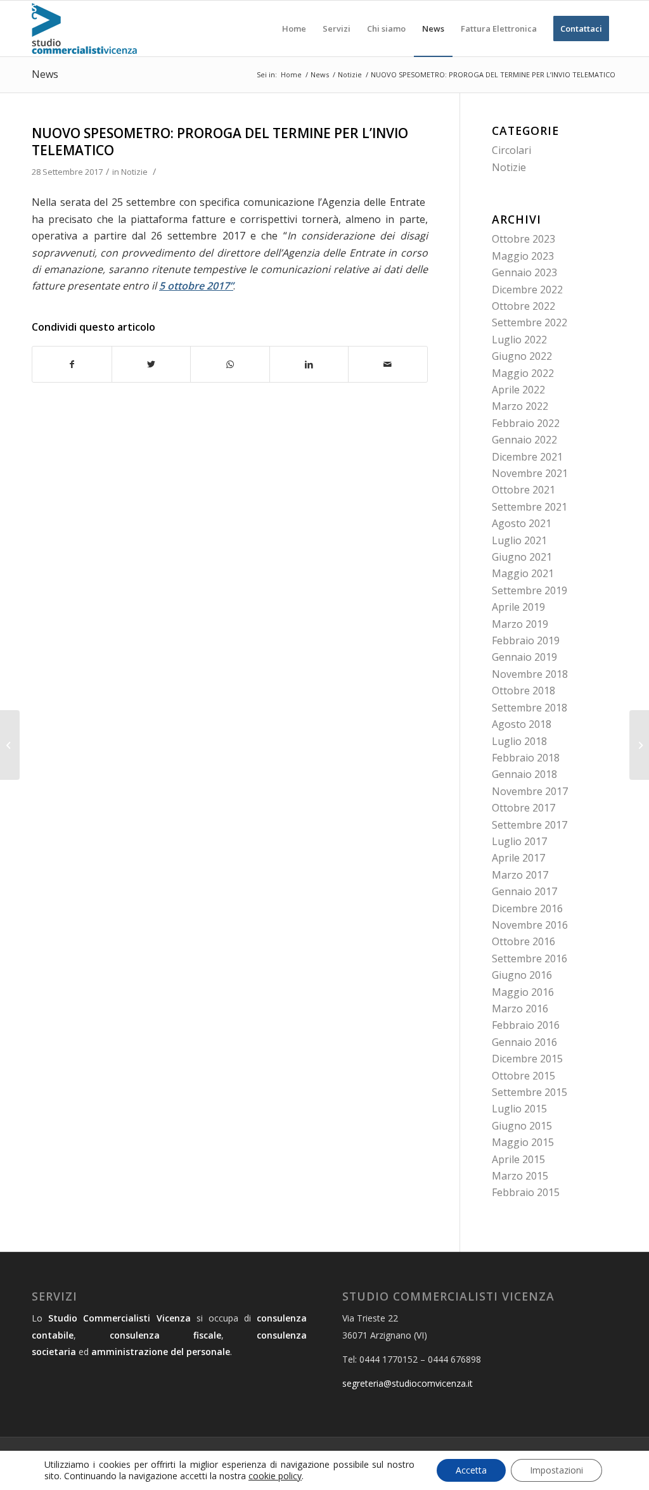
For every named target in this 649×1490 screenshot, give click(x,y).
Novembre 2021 (530, 473)
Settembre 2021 (529, 507)
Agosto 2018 (521, 724)
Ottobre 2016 (523, 941)
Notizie (134, 171)
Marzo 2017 (520, 875)
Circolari (511, 150)
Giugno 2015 (522, 1126)
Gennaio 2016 (524, 1042)
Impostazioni (556, 1470)
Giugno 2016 (522, 975)
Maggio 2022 (523, 373)
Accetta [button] (471, 1470)
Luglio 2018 (519, 741)
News (45, 74)
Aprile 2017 (518, 858)
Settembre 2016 (529, 958)
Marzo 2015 (520, 1176)
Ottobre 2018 (523, 690)
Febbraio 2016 (526, 1025)
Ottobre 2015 (523, 1076)
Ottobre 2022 (523, 306)
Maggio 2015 (523, 1142)
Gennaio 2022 (524, 440)
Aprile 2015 (518, 1159)
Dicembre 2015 (527, 1059)
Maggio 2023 (523, 256)
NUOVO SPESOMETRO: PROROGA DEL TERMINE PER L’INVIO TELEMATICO (220, 141)
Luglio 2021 (519, 540)
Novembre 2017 (530, 791)
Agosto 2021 (521, 523)
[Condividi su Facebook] (72, 364)
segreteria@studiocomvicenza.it (407, 1383)
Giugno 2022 (522, 356)
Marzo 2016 (520, 1009)
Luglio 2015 (519, 1109)
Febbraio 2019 (526, 640)
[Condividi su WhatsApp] (230, 364)
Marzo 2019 (520, 624)
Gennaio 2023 (524, 272)
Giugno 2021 (522, 557)
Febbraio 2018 (526, 758)
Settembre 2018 (529, 708)
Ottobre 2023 (523, 239)
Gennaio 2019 (524, 657)
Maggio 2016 (523, 992)
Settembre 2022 (529, 322)
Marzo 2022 (520, 406)
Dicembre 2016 (527, 908)
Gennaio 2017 (524, 891)
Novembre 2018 (530, 674)
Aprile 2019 (518, 607)
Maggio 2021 (523, 573)
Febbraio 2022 (526, 423)
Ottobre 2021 (523, 490)
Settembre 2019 (529, 590)
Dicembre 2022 (527, 289)
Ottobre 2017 (523, 808)
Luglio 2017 (519, 841)
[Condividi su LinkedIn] (309, 364)
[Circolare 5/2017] (10, 745)
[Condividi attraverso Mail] (388, 364)
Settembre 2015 (529, 1092)
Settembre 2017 (529, 825)
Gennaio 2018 (524, 774)
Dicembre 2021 (527, 457)
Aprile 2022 (518, 390)
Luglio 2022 (519, 340)
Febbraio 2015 (526, 1192)
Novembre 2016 (530, 925)
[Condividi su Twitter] (151, 364)
